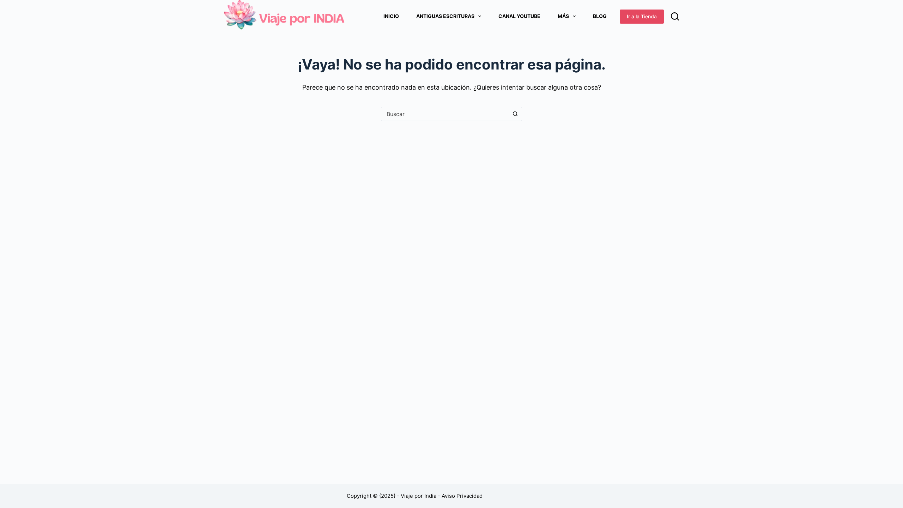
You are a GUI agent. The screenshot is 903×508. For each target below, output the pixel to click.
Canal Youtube (519, 16)
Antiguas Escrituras (445, 16)
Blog (600, 16)
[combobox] (444, 114)
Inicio (391, 16)
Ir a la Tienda (642, 16)
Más (563, 16)
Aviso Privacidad (462, 495)
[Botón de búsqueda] (515, 114)
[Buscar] (675, 16)
